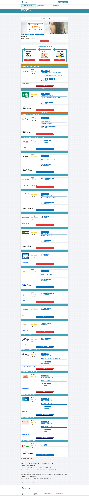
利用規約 (22, 494)
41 (34, 143)
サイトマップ (35, 494)
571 (34, 181)
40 (34, 401)
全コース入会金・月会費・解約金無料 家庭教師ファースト (33, 114)
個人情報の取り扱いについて (60, 493)
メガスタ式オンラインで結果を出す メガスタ (28, 334)
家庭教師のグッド (26, 330)
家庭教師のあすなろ (27, 284)
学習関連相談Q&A (35, 493)
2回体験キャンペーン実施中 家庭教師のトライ (31, 66)
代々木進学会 (25, 452)
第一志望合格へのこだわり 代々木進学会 (28, 440)
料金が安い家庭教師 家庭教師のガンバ (27, 417)
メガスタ (24, 345)
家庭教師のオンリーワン (28, 388)
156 (34, 96)
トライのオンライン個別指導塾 (29, 185)
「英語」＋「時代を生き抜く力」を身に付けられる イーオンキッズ (32, 137)
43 (34, 196)
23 (34, 296)
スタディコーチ (25, 207)
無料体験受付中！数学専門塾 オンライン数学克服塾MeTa (30, 349)
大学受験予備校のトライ (28, 262)
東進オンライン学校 (27, 223)
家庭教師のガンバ (26, 434)
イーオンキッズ (25, 147)
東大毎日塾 (24, 411)
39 (34, 273)
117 (34, 120)
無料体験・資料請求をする (45, 209)
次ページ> (35, 482)
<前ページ (23, 482)
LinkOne (24, 315)
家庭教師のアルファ (27, 107)
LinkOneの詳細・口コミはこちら (45, 316)
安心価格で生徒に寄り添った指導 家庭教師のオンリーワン (31, 371)
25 (34, 257)
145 (34, 341)
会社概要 (22, 493)
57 (34, 447)
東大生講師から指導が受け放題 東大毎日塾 (28, 394)
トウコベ (24, 300)
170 (34, 73)
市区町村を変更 (29, 34)
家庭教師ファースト (27, 131)
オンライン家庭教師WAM (28, 245)
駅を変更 (39, 34)
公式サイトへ (29, 59)
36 (34, 424)
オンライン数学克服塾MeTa (28, 366)
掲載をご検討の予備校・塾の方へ (48, 493)
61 (34, 158)
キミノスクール (25, 169)
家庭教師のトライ (26, 83)
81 (34, 234)
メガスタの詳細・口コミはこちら (45, 346)
